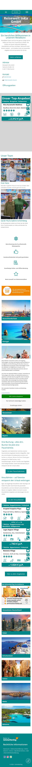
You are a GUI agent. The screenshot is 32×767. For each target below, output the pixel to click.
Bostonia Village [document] (9, 551)
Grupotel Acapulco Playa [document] (12, 509)
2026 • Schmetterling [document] (16, 764)
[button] (25, 13)
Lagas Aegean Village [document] (11, 530)
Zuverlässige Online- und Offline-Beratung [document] (16, 268)
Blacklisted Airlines (20, 751)
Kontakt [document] (6, 74)
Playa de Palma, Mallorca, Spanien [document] (15, 512)
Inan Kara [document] (5, 183)
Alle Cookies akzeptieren (16, 396)
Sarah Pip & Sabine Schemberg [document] (14, 221)
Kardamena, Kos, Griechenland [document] (14, 533)
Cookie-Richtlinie (6, 393)
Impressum (6, 749)
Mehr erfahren (15, 57)
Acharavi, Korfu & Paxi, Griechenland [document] (16, 554)
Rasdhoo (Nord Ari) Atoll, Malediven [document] (15, 108)
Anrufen (16, 12)
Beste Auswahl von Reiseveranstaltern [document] (16, 279)
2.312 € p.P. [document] (17, 118)
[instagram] (16, 26)
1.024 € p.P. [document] (17, 564)
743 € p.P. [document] (17, 543)
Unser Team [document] (7, 156)
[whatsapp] (19, 26)
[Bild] (15, 181)
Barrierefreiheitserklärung (11, 753)
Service (11, 751)
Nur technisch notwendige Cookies (16, 401)
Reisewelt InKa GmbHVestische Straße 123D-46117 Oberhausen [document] (8, 67)
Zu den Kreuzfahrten (16, 500)
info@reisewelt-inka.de (10, 80)
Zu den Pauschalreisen (16, 471)
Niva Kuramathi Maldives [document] (12, 105)
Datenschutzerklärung (17, 749)
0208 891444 (7, 77)
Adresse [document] (6, 62)
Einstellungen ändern (16, 405)
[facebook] (13, 26)
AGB (27, 751)
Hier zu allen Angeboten (16, 574)
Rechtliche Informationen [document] (15, 744)
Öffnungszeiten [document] (9, 85)
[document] (16, 20)
